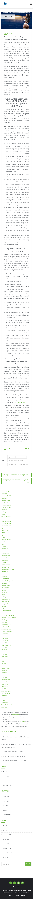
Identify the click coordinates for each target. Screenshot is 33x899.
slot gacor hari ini (6, 516)
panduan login (12, 464)
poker (3, 594)
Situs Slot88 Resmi (6, 629)
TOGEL (5, 810)
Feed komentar (7, 781)
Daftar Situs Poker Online (8, 514)
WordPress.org (7, 785)
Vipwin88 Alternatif (6, 705)
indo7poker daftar (6, 610)
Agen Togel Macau (6, 574)
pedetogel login (5, 553)
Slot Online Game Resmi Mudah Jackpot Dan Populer (15, 738)
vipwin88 (3, 528)
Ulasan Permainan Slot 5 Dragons (13, 751)
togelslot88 (4, 530)
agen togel (4, 698)
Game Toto (6, 801)
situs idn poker (5, 620)
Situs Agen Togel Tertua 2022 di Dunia (14, 761)
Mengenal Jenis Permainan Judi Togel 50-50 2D (16, 481)
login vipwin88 (5, 578)
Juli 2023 (5, 830)
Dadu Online (4, 656)
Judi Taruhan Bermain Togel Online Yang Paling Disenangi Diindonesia (16, 745)
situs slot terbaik (23, 464)
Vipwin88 (3, 537)
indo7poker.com (5, 693)
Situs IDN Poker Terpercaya (8, 617)
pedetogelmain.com (6, 597)
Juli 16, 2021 (8, 33)
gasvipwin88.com (6, 526)
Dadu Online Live (6, 645)
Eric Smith (9, 449)
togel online (4, 684)
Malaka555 (4, 576)
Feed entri (6, 776)
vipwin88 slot (5, 567)
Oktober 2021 (7, 848)
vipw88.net (4, 583)
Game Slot (6, 796)
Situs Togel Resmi (6, 691)
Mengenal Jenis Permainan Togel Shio (16, 475)
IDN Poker (4, 622)
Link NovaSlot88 (5, 500)
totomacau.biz (5, 519)
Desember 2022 (7, 835)
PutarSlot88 (4, 633)
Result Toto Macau (6, 652)
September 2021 (8, 853)
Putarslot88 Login (6, 521)
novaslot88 (4, 548)
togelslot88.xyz (5, 599)
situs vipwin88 (5, 587)
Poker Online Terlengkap (8, 615)
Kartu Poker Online (6, 627)
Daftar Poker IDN (6, 613)
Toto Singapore (5, 491)
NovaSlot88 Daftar (6, 505)
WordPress (26, 892)
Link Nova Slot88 (6, 496)
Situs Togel (4, 707)
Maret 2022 (6, 839)
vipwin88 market (6, 585)
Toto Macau (4, 672)
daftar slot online (21, 457)
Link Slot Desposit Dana (7, 569)
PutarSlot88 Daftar (6, 507)
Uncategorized (7, 815)
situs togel (4, 592)
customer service (20, 402)
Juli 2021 (5, 857)
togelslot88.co (5, 601)
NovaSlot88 (4, 498)
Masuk (5, 772)
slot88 (3, 542)
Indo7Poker (4, 659)
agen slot (11, 457)
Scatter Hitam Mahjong (7, 631)
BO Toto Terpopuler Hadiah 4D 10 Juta (14, 756)
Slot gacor (4, 666)
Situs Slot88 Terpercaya (7, 539)
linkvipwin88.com (6, 604)
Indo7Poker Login (6, 624)
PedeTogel (4, 670)
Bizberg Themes (20, 895)
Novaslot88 (15, 714)
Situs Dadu (4, 650)
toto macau (4, 551)
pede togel (4, 654)
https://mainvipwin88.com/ (8, 581)
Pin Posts (16, 887)
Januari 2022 (6, 844)
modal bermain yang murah (16, 460)
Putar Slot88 (4, 638)
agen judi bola (5, 532)
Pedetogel (4, 493)
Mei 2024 (5, 826)
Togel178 (3, 544)
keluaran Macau (5, 668)
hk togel (3, 663)
